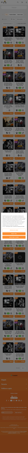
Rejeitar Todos (14, 233)
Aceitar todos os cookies (14, 237)
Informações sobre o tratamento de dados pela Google (15, 226)
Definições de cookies (14, 230)
